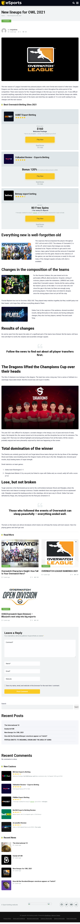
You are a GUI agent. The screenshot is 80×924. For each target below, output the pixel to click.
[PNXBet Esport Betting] (6, 806)
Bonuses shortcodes (33, 918)
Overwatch (6, 21)
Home (3, 15)
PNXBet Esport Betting (21, 797)
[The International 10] (6, 851)
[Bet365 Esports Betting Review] (6, 818)
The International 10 (11, 725)
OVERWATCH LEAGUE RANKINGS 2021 (59, 571)
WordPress (48, 915)
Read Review (40, 145)
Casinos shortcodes (46, 918)
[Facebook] (62, 904)
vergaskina (13, 30)
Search (3, 704)
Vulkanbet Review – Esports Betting (32, 157)
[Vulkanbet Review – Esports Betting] (7, 166)
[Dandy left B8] (6, 864)
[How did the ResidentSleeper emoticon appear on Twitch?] (6, 890)
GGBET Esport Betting (25, 115)
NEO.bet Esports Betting (21, 772)
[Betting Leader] (11, 2)
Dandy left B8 (9, 729)
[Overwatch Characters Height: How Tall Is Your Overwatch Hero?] (20, 553)
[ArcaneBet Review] (6, 831)
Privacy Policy (7, 918)
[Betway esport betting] (7, 202)
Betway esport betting (25, 194)
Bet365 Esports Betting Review (24, 810)
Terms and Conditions (19, 918)
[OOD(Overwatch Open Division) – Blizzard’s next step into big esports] (20, 596)
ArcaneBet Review (19, 823)
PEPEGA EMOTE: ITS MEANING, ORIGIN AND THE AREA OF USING (27, 740)
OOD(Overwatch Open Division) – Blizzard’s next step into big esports (18, 615)
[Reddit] (76, 904)
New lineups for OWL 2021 (14, 732)
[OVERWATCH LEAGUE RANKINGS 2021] (60, 553)
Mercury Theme (56, 915)
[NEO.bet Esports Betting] (6, 780)
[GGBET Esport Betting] (7, 123)
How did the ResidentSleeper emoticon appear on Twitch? (25, 736)
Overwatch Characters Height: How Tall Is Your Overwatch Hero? (19, 572)
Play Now (40, 140)
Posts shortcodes (72, 918)
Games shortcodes (59, 918)
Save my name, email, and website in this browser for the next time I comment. (33, 686)
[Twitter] (66, 904)
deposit (35, 212)
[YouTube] (71, 904)
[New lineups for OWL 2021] (6, 877)
